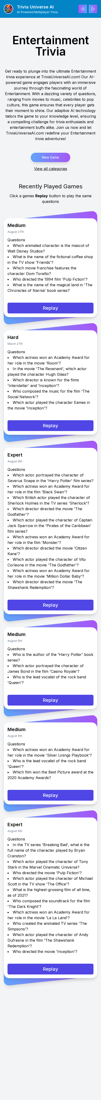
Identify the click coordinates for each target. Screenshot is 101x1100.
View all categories (50, 168)
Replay (50, 308)
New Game (50, 157)
